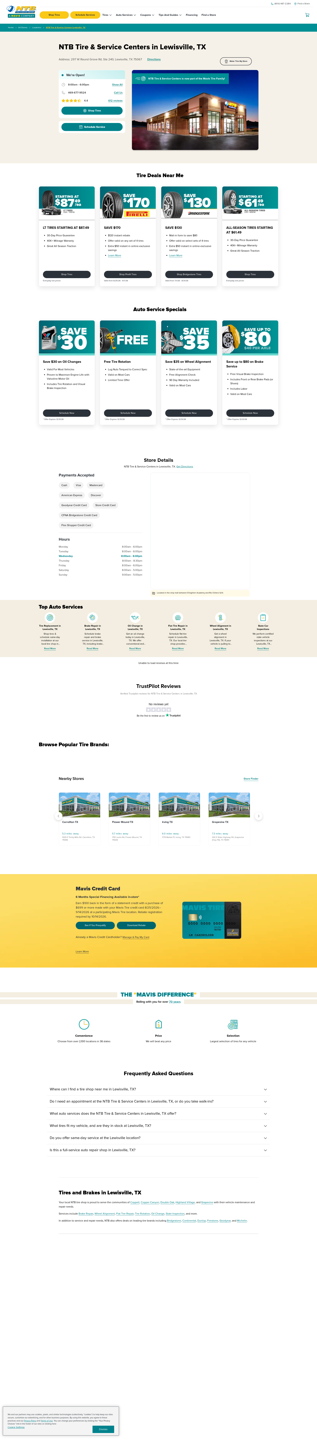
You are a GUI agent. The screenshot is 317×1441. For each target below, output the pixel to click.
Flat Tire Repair (125, 1213)
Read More (50, 648)
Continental (189, 1220)
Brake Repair (86, 1213)
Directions (154, 59)
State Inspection (175, 1213)
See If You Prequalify (95, 925)
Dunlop (201, 1220)
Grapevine (207, 1202)
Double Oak (167, 1202)
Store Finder (251, 778)
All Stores (22, 27)
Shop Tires (54, 14)
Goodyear (225, 1220)
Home (11, 27)
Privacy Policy (30, 1421)
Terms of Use (47, 1421)
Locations (36, 27)
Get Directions (184, 466)
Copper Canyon (150, 1202)
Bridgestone (174, 1220)
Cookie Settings (16, 1427)
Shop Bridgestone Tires (189, 274)
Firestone (212, 1220)
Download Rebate (136, 925)
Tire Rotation (142, 1213)
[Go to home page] (21, 11)
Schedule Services (85, 14)
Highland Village (185, 1202)
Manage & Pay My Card (135, 937)
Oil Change (157, 1213)
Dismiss (103, 1429)
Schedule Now (66, 413)
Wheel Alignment (105, 1213)
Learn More (114, 255)
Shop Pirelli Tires (128, 274)
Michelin (242, 1220)
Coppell (134, 1202)
